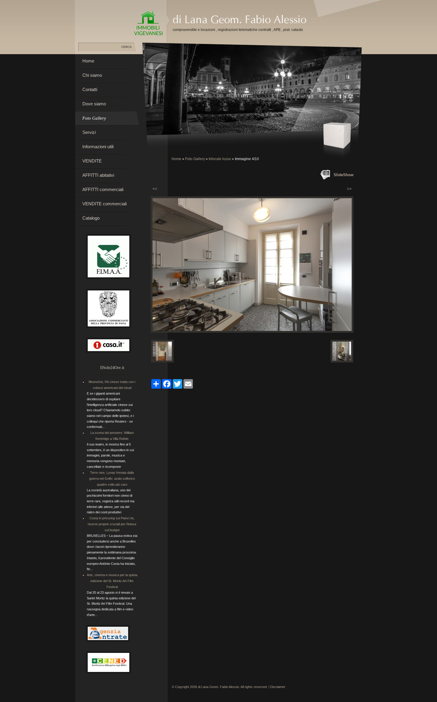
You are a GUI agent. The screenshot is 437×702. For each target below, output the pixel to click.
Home (176, 159)
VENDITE (92, 160)
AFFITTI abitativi (98, 175)
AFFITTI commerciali (102, 189)
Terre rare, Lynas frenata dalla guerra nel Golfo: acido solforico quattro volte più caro (112, 478)
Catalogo (91, 218)
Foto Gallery (195, 159)
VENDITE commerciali (104, 203)
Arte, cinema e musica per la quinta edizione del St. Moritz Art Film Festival (112, 581)
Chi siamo (92, 75)
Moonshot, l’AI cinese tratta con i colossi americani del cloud (112, 385)
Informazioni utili (98, 146)
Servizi (89, 132)
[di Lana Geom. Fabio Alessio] (148, 23)
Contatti (89, 89)
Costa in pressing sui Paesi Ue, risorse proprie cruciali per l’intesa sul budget (112, 524)
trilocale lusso (220, 159)
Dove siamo (94, 103)
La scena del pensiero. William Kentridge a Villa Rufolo (112, 435)
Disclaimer (277, 687)
